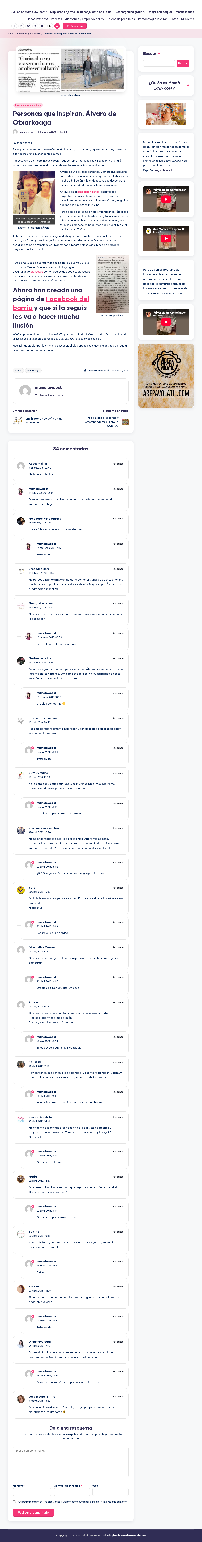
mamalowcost (48, 387)
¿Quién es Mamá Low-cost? (164, 85)
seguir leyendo (164, 170)
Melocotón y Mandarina (45, 518)
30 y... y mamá (38, 773)
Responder (119, 463)
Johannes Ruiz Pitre (42, 1396)
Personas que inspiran (28, 105)
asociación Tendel (88, 191)
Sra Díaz (35, 1286)
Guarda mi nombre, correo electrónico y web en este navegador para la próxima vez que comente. (72, 1501)
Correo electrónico (68, 1485)
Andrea (34, 1002)
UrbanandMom (39, 569)
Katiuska (35, 1062)
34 (65, 132)
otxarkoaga (33, 370)
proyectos (36, 271)
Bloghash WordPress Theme (126, 1535)
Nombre (19, 1485)
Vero (32, 887)
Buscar (149, 53)
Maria (33, 1176)
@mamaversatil (40, 1341)
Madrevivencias (40, 658)
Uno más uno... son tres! (44, 828)
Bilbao (18, 370)
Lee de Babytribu (41, 1117)
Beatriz (34, 1231)
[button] (75, 26)
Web (95, 1485)
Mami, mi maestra (41, 603)
